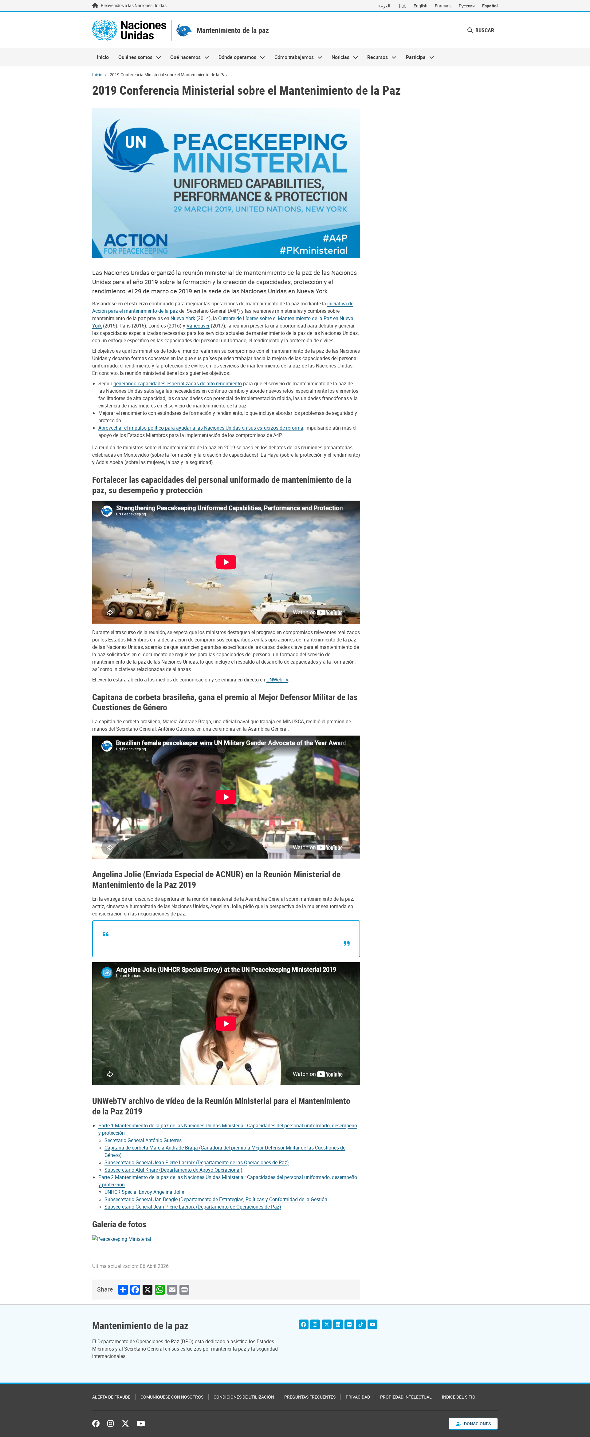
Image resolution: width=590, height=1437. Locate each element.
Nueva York (183, 318)
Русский (467, 6)
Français (443, 6)
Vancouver (198, 325)
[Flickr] (349, 1324)
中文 (402, 6)
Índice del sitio (458, 1397)
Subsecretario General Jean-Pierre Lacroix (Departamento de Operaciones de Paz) (192, 1206)
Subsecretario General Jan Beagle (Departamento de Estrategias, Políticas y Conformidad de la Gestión (215, 1199)
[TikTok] (361, 1324)
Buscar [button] (484, 30)
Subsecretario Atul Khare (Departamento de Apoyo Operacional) (173, 1169)
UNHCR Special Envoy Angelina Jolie (144, 1192)
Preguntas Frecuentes (310, 1397)
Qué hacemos (183, 57)
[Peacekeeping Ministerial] (121, 1238)
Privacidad (358, 1397)
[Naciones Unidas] (129, 30)
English (420, 6)
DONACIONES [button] (477, 1424)
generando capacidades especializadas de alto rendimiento (177, 383)
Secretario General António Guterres (143, 1140)
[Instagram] (315, 1324)
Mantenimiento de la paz (233, 30)
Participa (413, 57)
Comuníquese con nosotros (171, 1397)
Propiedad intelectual (406, 1397)
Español (490, 6)
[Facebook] (304, 1324)
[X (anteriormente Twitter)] (125, 1423)
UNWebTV (277, 679)
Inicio (103, 57)
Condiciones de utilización (244, 1397)
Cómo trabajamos (292, 57)
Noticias (338, 57)
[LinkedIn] (338, 1324)
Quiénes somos (132, 57)
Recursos (375, 57)
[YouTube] (372, 1324)
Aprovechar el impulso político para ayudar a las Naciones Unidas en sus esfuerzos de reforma (200, 427)
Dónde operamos (235, 57)
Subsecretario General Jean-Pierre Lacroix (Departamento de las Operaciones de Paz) (196, 1162)
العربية (384, 6)
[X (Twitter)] (327, 1324)
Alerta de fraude (111, 1397)
